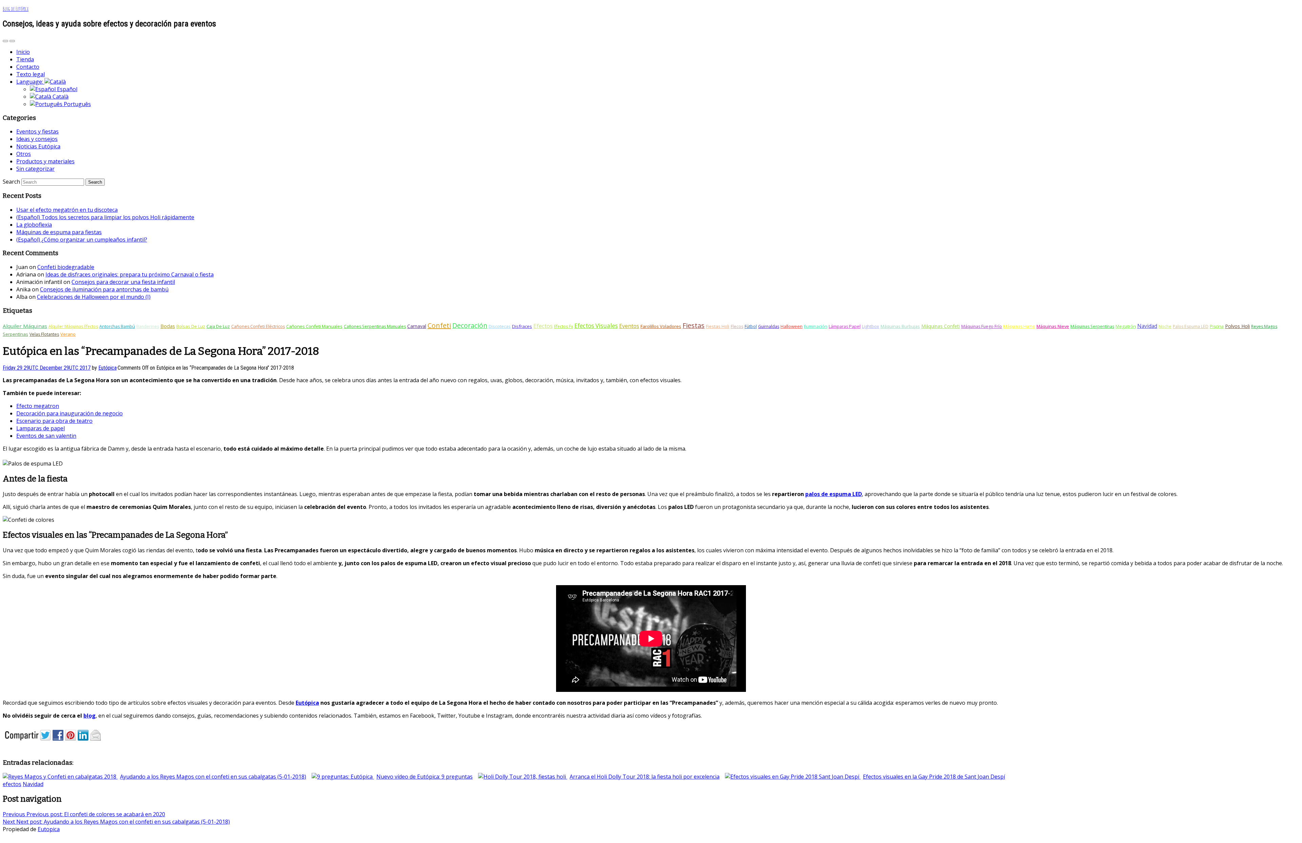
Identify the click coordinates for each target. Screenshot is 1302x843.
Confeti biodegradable (65, 267)
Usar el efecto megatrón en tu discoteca (67, 209)
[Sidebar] (5, 41)
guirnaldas (768, 326)
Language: (30, 81)
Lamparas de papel (40, 428)
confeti (439, 325)
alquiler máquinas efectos (73, 326)
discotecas (500, 326)
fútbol (751, 326)
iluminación (815, 326)
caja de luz (218, 326)
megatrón (1126, 326)
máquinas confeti (940, 326)
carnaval (416, 326)
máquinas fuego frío (981, 326)
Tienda (25, 59)
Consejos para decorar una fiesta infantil (123, 282)
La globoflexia (34, 224)
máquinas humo (1019, 326)
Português (76, 104)
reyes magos (1264, 326)
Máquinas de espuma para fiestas (59, 232)
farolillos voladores (660, 326)
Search (11, 181)
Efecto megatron (37, 406)
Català (59, 96)
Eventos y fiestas (37, 131)
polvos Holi (1237, 326)
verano (68, 334)
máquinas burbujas (900, 326)
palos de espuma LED (833, 494)
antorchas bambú (117, 326)
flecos (737, 326)
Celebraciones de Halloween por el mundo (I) (94, 297)
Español (66, 89)
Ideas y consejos (37, 139)
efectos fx (563, 326)
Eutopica (49, 829)
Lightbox (870, 326)
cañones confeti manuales (314, 326)
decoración (469, 325)
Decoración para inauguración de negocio (69, 413)
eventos (629, 326)
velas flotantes (44, 334)
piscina (1217, 326)
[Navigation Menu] (12, 41)
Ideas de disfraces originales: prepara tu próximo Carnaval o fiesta (129, 274)
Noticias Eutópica (38, 146)
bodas (167, 326)
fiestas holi (717, 326)
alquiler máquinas (25, 326)
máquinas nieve (1053, 326)
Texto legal (30, 74)
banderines (147, 326)
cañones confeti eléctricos (258, 326)
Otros (23, 154)
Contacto (27, 66)
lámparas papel (845, 326)
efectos (543, 326)
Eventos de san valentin (46, 435)
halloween (792, 326)
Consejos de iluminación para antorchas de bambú (104, 289)
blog (89, 715)
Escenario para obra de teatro (54, 421)
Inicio (23, 52)
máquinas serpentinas (1092, 326)
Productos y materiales (45, 161)
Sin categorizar (35, 168)
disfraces (522, 326)
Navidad (1147, 326)
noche (1165, 326)
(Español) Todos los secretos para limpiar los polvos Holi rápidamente (105, 217)
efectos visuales (596, 326)
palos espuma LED (1190, 326)
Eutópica (307, 702)
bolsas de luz (190, 326)
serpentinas (15, 334)
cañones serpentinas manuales (375, 326)
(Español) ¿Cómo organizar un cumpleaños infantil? (81, 239)
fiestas (694, 325)
